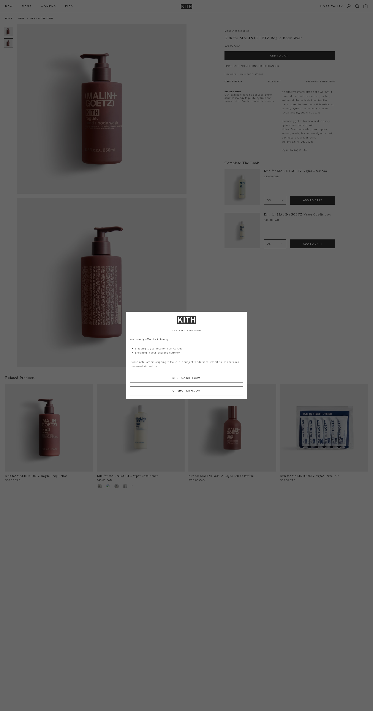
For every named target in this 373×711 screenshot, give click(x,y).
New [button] (9, 6)
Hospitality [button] (331, 6)
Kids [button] (69, 6)
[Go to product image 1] (8, 31)
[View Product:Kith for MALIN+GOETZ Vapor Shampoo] (108, 486)
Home (8, 18)
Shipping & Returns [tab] (320, 81)
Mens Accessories (42, 18)
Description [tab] (233, 81)
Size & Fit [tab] (274, 81)
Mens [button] (27, 6)
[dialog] (186, 355)
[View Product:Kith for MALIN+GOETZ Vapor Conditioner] (116, 486)
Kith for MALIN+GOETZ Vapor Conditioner (297, 214)
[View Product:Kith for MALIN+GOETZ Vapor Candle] (100, 486)
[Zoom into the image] (101, 109)
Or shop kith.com (186, 391)
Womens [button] (48, 6)
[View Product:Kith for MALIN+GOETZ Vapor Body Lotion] (125, 486)
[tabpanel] (279, 121)
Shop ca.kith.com (186, 378)
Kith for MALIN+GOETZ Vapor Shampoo (295, 170)
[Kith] (186, 6)
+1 (132, 486)
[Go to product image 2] (8, 42)
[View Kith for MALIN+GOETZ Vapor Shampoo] (242, 187)
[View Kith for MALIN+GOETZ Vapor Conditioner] (242, 230)
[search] (357, 6)
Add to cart (312, 200)
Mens (21, 18)
